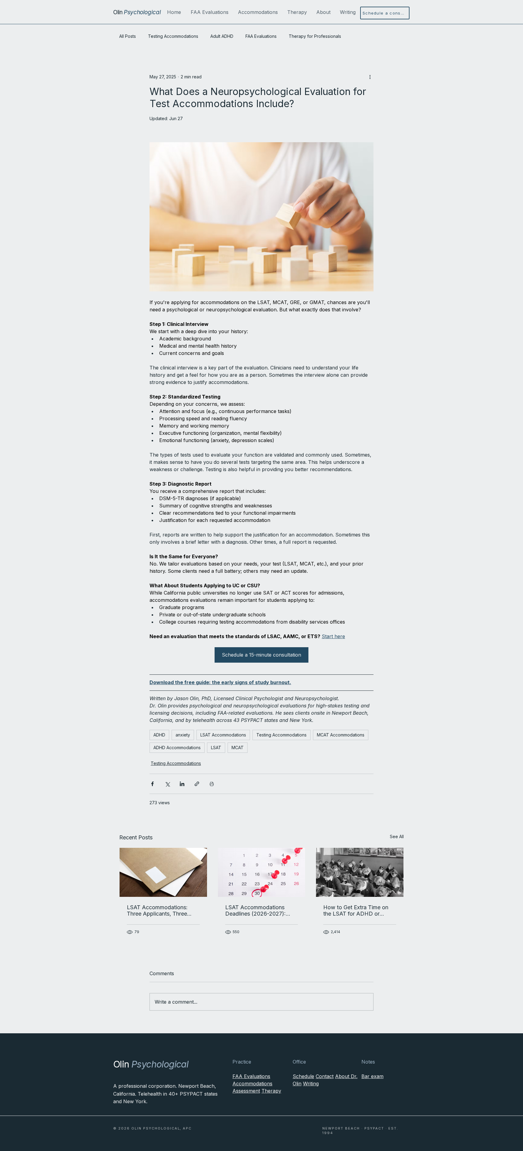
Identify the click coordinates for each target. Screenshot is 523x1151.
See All (397, 836)
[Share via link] (197, 784)
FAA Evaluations (261, 36)
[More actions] (369, 76)
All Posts (127, 36)
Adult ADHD (221, 36)
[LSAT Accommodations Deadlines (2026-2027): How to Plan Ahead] (261, 872)
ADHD (159, 734)
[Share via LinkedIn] (182, 784)
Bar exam (372, 1076)
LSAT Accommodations (223, 734)
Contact (325, 1076)
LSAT (216, 747)
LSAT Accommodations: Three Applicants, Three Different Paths (157, 910)
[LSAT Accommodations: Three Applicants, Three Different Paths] (163, 872)
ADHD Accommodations (177, 747)
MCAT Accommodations (340, 734)
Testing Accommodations (173, 36)
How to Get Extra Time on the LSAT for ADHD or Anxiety (355, 910)
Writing (311, 1083)
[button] (209, 12)
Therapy (271, 1091)
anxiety (183, 734)
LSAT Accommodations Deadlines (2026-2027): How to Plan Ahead (255, 910)
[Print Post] (212, 784)
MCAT (238, 747)
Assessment (246, 1091)
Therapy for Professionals (315, 36)
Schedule (303, 1076)
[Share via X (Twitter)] (167, 784)
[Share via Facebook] (152, 784)
